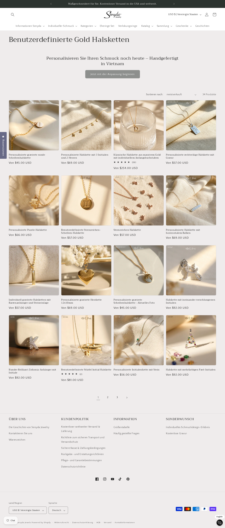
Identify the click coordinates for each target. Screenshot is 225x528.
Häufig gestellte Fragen (127, 433)
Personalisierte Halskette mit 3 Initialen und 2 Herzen (84, 156)
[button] (13, 14)
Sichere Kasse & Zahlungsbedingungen (83, 448)
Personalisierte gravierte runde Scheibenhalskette (27, 156)
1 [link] (98, 397)
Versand (107, 522)
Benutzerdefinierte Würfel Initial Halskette (86, 369)
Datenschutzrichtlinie (73, 466)
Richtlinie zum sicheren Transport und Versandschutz (82, 439)
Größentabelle (122, 427)
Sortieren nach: (154, 94)
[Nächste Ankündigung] (174, 4)
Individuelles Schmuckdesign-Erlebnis (188, 427)
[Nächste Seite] (127, 397)
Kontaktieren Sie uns (20, 433)
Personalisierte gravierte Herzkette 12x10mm (81, 301)
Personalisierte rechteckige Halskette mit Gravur (190, 156)
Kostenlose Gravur (176, 433)
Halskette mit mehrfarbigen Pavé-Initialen (191, 369)
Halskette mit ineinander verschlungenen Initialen (190, 301)
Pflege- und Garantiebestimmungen (81, 460)
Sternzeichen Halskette (127, 230)
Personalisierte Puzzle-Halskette (28, 230)
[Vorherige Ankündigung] (51, 4)
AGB (98, 522)
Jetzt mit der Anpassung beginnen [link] (113, 74)
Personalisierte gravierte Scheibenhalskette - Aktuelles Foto (134, 301)
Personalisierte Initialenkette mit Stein (137, 369)
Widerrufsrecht (61, 522)
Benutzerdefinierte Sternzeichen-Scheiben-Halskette (81, 232)
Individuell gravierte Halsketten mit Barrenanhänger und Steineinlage (30, 301)
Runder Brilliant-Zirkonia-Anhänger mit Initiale (32, 371)
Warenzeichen (17, 439)
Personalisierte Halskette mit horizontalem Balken (183, 232)
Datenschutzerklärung (82, 522)
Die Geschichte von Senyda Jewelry (29, 427)
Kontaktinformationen (125, 522)
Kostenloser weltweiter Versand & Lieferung (80, 429)
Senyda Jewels (24, 523)
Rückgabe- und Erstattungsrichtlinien (82, 454)
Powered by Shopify (41, 523)
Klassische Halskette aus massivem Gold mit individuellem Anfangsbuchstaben (137, 156)
